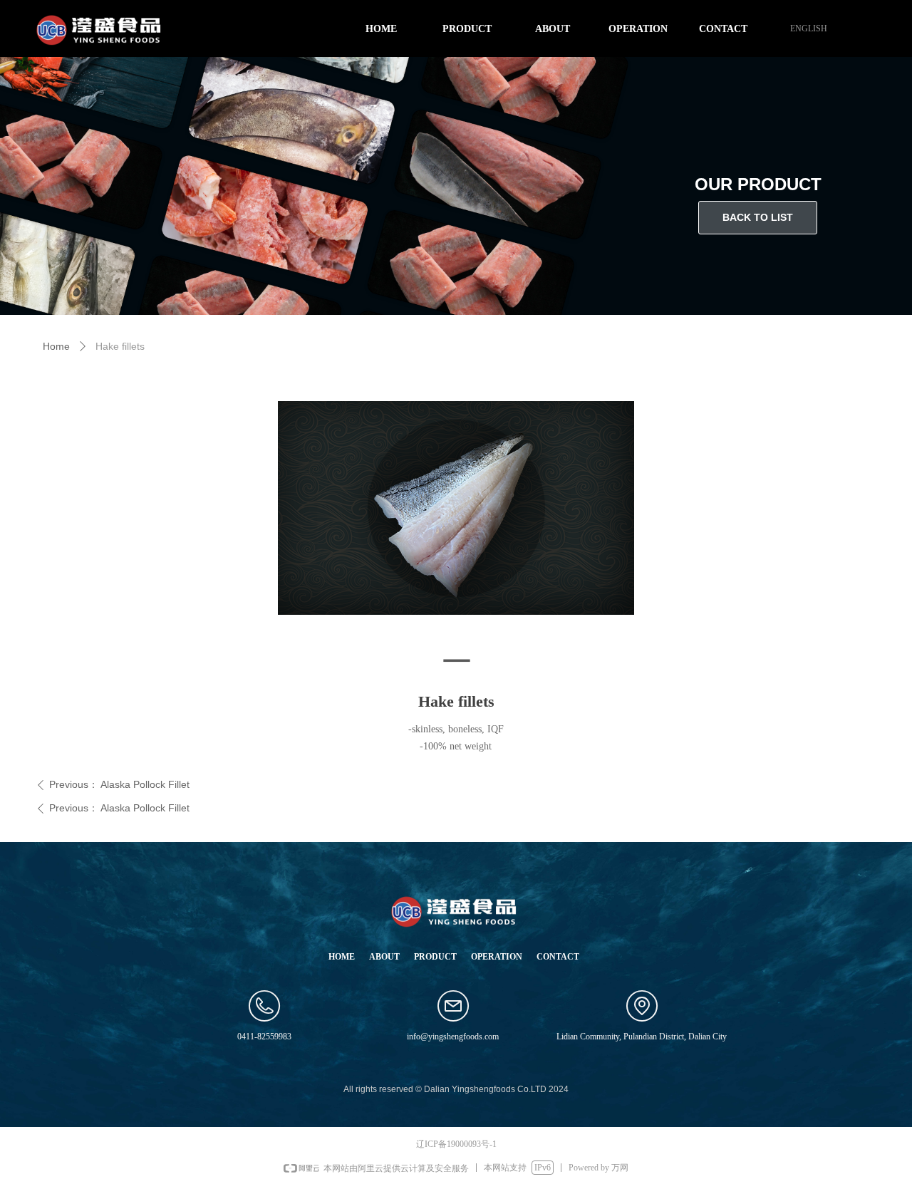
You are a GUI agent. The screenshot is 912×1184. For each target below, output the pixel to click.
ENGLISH (808, 28)
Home (56, 346)
